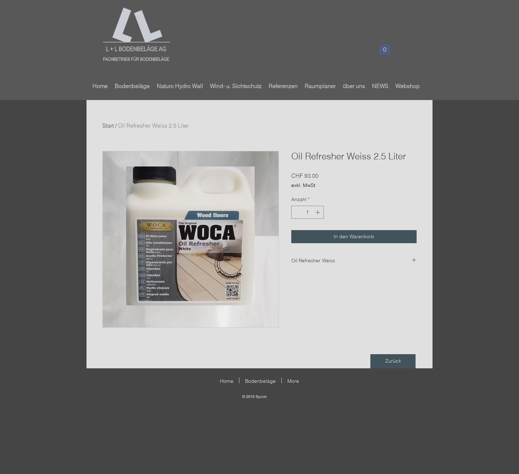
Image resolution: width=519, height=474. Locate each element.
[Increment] (318, 212)
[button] (384, 47)
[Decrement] (296, 212)
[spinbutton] (307, 212)
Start (108, 125)
